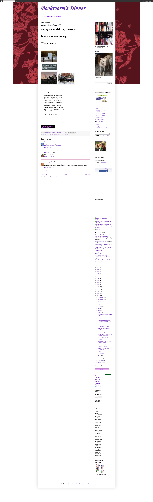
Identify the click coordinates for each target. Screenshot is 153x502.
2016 (98, 280)
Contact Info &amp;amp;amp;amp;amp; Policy (103, 123)
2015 (98, 282)
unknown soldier (64, 134)
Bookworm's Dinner (63, 8)
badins (79, 483)
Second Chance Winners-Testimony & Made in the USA (104, 322)
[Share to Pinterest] (75, 132)
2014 (98, 284)
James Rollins (98, 253)
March (100, 358)
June (99, 310)
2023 (98, 271)
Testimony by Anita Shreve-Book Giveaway (104, 342)
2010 (98, 293)
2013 (98, 286)
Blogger (90, 483)
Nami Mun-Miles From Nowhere (103, 245)
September (101, 304)
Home (65, 174)
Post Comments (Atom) (54, 176)
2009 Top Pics (100, 119)
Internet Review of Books (101, 241)
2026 (98, 267)
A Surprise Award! (102, 318)
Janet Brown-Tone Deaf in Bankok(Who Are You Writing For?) (102, 256)
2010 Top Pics (100, 117)
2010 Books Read (100, 112)
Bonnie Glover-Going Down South (103, 244)
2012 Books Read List (101, 128)
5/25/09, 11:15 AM (49, 167)
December (101, 297)
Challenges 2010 (100, 115)
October (100, 301)
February (100, 360)
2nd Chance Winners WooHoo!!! (103, 352)
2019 (98, 278)
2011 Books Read (100, 110)
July (99, 308)
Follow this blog (104, 171)
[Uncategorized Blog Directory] (99, 222)
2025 (98, 269)
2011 (98, 291)
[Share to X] (72, 132)
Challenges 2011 (100, 113)
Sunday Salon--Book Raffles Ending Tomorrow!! (105, 335)
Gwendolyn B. (48, 162)
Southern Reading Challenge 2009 (102, 345)
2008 (98, 365)
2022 (98, 273)
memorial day (48, 134)
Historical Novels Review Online (103, 247)
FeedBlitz (103, 162)
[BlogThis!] (70, 132)
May (99, 312)
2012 (98, 289)
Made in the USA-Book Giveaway (103, 349)
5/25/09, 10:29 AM (49, 156)
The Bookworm (48, 142)
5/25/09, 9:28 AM (48, 147)
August (100, 306)
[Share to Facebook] (73, 132)
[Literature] (98, 229)
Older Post (87, 174)
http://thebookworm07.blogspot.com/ (53, 145)
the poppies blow (56, 134)
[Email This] (68, 132)
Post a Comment (47, 170)
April (99, 355)
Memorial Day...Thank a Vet (105, 332)
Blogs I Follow (99, 126)
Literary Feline (48, 152)
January (100, 362)
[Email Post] (66, 132)
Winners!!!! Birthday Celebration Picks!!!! (103, 325)
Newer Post (44, 174)
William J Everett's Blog (101, 238)
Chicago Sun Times (100, 252)
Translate (107, 135)
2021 (98, 276)
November (101, 299)
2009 (98, 295)
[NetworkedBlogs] (103, 169)
